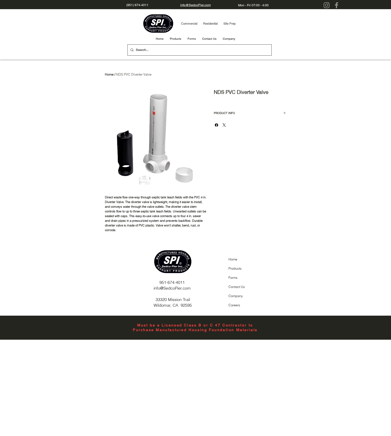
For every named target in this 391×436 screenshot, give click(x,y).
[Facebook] (336, 5)
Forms (232, 278)
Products (235, 268)
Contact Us (236, 287)
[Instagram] (327, 5)
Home (109, 74)
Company (235, 296)
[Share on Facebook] (216, 125)
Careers (234, 305)
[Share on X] (224, 125)
